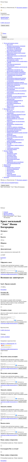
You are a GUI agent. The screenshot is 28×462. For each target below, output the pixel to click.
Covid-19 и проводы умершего (15, 127)
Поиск (4, 33)
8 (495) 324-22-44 (5, 22)
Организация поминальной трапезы (16, 78)
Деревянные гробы (12, 153)
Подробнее (3, 289)
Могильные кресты (9, 214)
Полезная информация (13, 169)
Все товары (10, 152)
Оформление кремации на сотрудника (17, 83)
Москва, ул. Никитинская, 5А (8, 343)
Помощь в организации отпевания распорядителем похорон (16, 46)
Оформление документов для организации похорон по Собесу (15, 70)
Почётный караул (11, 135)
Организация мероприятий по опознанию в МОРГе (15, 101)
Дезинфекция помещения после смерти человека (15, 140)
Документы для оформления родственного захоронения (14, 49)
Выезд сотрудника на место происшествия (14, 98)
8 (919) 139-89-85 (5, 336)
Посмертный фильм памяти (14, 142)
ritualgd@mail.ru (5, 17)
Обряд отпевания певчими (14, 176)
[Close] (1, 259)
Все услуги (10, 44)
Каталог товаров (8, 213)
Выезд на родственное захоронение (16, 72)
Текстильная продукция (13, 159)
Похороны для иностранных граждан (17, 96)
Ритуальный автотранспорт (14, 129)
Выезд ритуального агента (14, 51)
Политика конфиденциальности (9, 349)
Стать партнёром (11, 174)
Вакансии (9, 173)
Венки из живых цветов (13, 117)
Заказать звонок (5, 25)
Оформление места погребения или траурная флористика (15, 162)
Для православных (12, 149)
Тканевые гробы (11, 155)
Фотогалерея (10, 170)
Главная (6, 212)
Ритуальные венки (12, 156)
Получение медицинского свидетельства (14, 64)
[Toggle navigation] (1, 35)
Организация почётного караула (15, 82)
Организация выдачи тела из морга (16, 74)
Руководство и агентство (13, 167)
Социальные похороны (13, 148)
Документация (11, 171)
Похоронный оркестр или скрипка (16, 128)
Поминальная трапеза (12, 131)
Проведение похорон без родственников (13, 85)
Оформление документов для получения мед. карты (14, 59)
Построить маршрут (22, 7)
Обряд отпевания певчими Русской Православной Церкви (16, 115)
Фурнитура (10, 160)
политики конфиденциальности (9, 274)
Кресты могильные (12, 157)
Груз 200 (9, 143)
